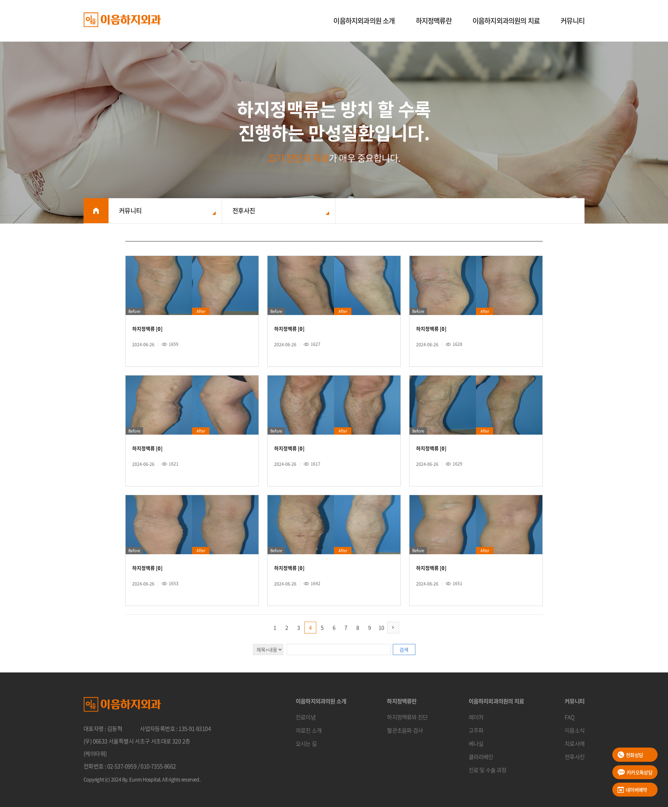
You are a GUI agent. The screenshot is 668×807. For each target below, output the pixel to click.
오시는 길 (306, 743)
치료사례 (574, 743)
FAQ (569, 717)
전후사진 (574, 756)
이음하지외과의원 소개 (364, 21)
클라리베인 (481, 756)
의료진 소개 (308, 730)
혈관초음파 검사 (405, 730)
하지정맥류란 (434, 21)
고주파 (476, 730)
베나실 (476, 743)
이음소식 (574, 730)
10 (381, 627)
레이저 (476, 717)
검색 (403, 649)
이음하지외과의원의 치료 (506, 21)
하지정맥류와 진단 (407, 717)
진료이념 (306, 717)
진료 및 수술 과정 (488, 770)
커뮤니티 (572, 21)
